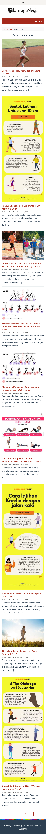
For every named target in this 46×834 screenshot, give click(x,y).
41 (30, 814)
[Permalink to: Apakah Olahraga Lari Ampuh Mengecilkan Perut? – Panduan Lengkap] (23, 434)
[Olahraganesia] (23, 10)
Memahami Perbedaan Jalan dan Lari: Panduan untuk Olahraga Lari (20, 388)
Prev (12, 814)
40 (25, 814)
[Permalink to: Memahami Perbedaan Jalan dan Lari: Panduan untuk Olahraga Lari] (23, 368)
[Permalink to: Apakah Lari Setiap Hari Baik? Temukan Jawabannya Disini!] (23, 730)
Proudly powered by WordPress (18, 825)
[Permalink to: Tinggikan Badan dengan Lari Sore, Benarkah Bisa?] (23, 634)
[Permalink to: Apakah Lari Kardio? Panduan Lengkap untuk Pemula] (23, 537)
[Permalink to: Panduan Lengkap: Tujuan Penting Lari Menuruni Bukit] (23, 149)
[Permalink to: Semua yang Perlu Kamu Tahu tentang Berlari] (23, 53)
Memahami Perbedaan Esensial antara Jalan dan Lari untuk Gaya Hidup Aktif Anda (21, 326)
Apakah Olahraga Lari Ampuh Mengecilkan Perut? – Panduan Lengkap (22, 460)
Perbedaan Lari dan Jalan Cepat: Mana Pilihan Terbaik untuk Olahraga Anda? (21, 265)
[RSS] (23, 2)
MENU (40, 21)
